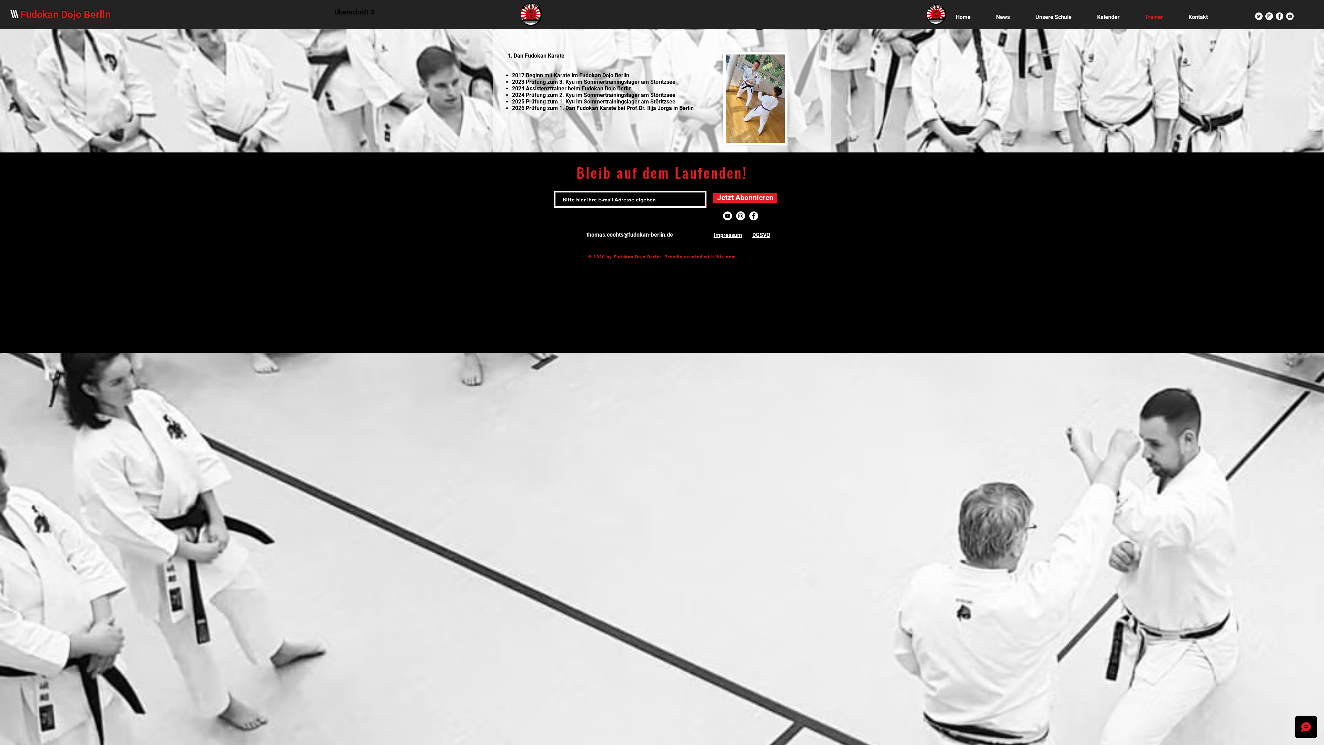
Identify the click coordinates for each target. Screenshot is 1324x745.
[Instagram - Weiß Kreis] (1269, 16)
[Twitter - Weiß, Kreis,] (1259, 16)
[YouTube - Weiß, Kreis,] (1290, 16)
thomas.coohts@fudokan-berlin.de (629, 234)
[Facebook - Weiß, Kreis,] (1279, 16)
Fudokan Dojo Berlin (65, 14)
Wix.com (725, 256)
